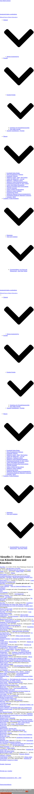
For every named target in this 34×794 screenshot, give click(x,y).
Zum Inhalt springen (5, 0)
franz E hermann (4, 665)
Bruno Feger (3, 704)
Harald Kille (3, 667)
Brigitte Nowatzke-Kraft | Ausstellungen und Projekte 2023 (15, 661)
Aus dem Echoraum (13, 616)
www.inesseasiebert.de (22, 673)
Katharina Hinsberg (5, 638)
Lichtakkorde (3, 727)
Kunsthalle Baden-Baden (13, 173)
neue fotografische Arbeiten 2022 (22, 665)
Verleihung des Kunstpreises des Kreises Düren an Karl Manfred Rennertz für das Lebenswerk (16, 715)
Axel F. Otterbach (4, 650)
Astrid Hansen (4, 635)
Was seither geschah (15, 129)
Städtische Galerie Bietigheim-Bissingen (17, 182)
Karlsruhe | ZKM (11, 197)
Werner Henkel (4, 683)
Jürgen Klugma (4, 746)
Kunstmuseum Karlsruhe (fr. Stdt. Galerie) (18, 183)
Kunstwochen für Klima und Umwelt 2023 (22, 743)
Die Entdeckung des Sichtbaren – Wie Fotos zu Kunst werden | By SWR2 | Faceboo (16, 679)
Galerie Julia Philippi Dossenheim (15, 185)
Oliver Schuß (3, 682)
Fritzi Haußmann (4, 721)
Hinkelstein (10, 235)
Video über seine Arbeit (18, 730)
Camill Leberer (4, 641)
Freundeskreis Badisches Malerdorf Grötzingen (19, 195)
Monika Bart (3, 688)
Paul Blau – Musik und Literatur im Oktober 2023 (19, 577)
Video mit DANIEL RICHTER (20, 631)
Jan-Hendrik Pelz (4, 632)
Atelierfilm (12, 718)
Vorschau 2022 (12, 728)
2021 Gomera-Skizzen (24, 722)
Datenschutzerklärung (5, 784)
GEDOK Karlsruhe (12, 188)
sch (7, 688)
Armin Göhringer (4, 586)
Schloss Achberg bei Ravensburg (15, 189)
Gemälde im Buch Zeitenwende (8, 698)
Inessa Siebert (3, 673)
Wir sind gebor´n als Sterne (13, 568)
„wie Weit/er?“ (8, 597)
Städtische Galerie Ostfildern (14, 191)
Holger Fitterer (4, 659)
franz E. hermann (4, 595)
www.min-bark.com (5, 703)
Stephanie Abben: (4, 676)
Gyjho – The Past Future (17, 724)
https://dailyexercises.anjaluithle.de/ (9, 695)
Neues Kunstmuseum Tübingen (15, 174)
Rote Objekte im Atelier (26, 719)
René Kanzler (3, 679)
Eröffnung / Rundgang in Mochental (21, 652)
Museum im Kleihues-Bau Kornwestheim (17, 186)
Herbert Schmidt (4, 626)
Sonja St (2, 574)
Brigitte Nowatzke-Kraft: (6, 697)
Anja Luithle (3, 598)
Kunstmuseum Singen (12, 192)
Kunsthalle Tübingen (12, 176)
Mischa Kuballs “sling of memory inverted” (15, 658)
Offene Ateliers (11, 748)
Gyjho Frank (3, 724)
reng (5, 574)
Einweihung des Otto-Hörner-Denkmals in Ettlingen (16, 741)
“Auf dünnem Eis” (19, 594)
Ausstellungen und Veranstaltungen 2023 (19, 659)
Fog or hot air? (18, 700)
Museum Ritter (13, 641)
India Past (23, 686)
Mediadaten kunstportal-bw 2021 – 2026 (10, 777)
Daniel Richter (4, 629)
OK (26, 791)
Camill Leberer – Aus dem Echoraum (15, 649)
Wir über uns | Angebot (6, 771)
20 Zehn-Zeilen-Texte (18, 745)
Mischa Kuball (4, 656)
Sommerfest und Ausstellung (12, 620)
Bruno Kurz (3, 686)
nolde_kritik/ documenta (6, 664)
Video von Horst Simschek (27, 616)
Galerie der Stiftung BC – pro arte (15, 179)
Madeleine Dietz (4, 740)
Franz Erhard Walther (5, 730)
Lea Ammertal (3, 592)
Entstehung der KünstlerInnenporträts (19, 127)
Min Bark (2, 701)
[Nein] (12, 793)
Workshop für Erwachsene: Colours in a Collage (15, 645)
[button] (19, 38)
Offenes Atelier (28, 757)
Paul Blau (2, 567)
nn (8, 746)
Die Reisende (19, 674)
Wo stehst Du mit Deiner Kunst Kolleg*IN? (17, 624)
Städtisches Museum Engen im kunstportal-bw (19, 194)
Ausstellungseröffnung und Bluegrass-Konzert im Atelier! (15, 576)
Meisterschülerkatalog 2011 (15, 682)
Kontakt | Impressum (5, 764)
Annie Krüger (3, 623)
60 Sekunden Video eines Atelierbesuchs (21, 707)
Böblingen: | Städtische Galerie (15, 180)
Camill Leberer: (4, 615)
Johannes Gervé (4, 718)
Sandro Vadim (19, 571)
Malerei (13, 573)
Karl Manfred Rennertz (6, 712)
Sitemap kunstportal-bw (13, 56)
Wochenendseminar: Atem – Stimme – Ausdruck (17, 671)
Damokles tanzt (9, 585)
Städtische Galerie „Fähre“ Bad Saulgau (17, 177)
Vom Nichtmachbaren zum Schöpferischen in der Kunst (13, 688)
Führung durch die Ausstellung (17, 570)
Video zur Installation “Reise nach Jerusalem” (22, 721)
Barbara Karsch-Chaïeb (6, 609)
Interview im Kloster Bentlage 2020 (9, 685)
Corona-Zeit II (4, 668)
